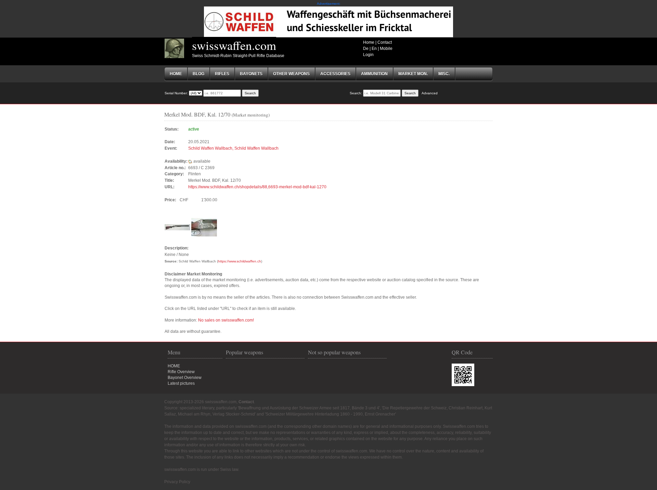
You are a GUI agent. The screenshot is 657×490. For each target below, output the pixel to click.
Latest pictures (181, 383)
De (366, 48)
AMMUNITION (374, 73)
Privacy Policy (177, 481)
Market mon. (413, 73)
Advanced (430, 93)
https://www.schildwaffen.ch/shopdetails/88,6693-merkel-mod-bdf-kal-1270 (257, 187)
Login (368, 54)
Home (368, 42)
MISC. (444, 73)
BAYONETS (251, 73)
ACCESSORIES (335, 73)
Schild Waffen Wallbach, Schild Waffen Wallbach (233, 148)
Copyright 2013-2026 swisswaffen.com (200, 401)
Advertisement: (328, 3)
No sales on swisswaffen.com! (226, 320)
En (374, 48)
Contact (384, 42)
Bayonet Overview (185, 377)
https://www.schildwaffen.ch (239, 261)
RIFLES (222, 73)
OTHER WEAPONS (291, 73)
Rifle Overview (181, 371)
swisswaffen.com (234, 45)
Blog (198, 73)
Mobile (386, 48)
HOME (174, 366)
